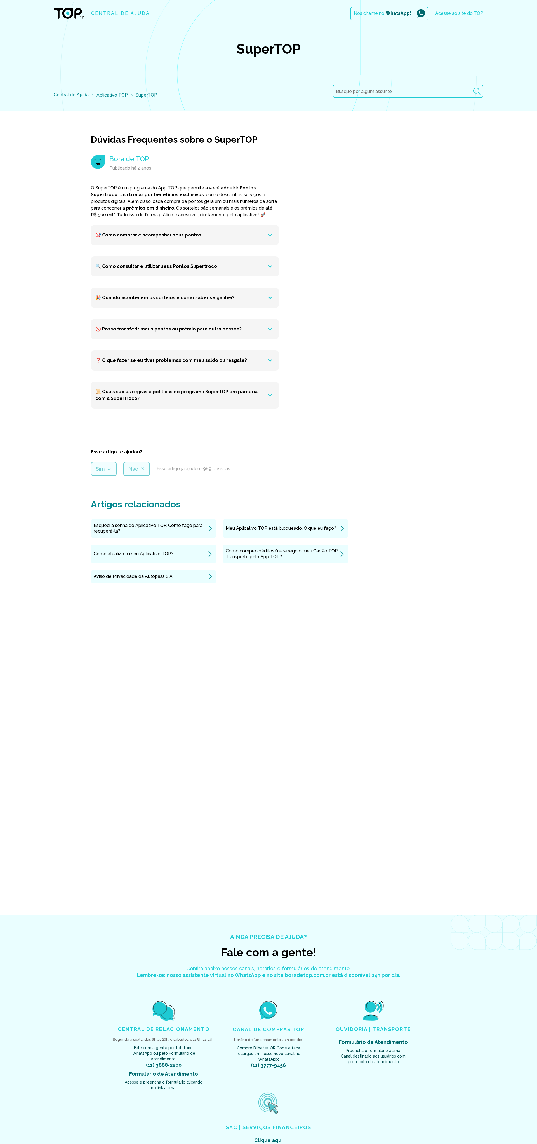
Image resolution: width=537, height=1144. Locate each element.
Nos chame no (382, 13)
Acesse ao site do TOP (459, 13)
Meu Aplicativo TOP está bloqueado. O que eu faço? (281, 528)
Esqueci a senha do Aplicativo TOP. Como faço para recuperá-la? (148, 528)
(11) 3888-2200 (164, 1065)
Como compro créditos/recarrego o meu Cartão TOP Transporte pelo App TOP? (282, 553)
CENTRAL (120, 13)
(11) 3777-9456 (268, 1065)
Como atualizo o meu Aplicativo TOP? (133, 553)
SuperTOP (146, 95)
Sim (100, 469)
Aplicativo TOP (112, 95)
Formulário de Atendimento (163, 1074)
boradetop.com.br (308, 975)
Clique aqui (268, 1140)
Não (133, 469)
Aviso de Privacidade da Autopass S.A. (133, 576)
